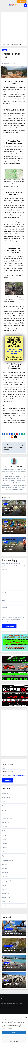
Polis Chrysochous (7, 860)
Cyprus (4, 814)
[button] (25, 1016)
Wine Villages (6, 902)
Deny (14, 1037)
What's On (5, 889)
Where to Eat (6, 893)
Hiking (4, 50)
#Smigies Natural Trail (10, 63)
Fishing (4, 831)
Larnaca (4, 843)
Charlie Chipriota (15, 467)
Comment (5, 569)
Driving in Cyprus (7, 818)
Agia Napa (5, 793)
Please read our (14, 775)
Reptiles (4, 868)
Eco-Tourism (5, 822)
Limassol (4, 847)
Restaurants (5, 872)
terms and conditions (19, 775)
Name (4, 592)
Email (4, 600)
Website (4, 607)
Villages (4, 885)
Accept (14, 1032)
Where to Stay (6, 897)
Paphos (4, 856)
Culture (4, 806)
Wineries (4, 906)
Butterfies (5, 802)
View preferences (14, 1041)
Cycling (4, 810)
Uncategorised (6, 881)
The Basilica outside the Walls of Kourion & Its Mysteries (12, 985)
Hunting (4, 839)
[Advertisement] (14, 28)
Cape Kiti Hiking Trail (11, 544)
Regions (4, 864)
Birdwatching (6, 797)
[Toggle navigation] (2, 5)
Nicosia (4, 852)
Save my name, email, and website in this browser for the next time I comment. (13, 620)
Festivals (4, 827)
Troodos (4, 877)
